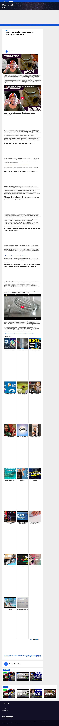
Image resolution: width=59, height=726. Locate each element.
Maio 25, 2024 (7, 696)
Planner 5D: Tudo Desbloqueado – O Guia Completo (22, 676)
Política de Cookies (5, 710)
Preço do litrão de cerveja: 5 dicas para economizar (9, 676)
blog (5, 673)
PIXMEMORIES (7, 717)
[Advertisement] (29, 16)
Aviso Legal (4, 708)
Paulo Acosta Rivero (13, 50)
